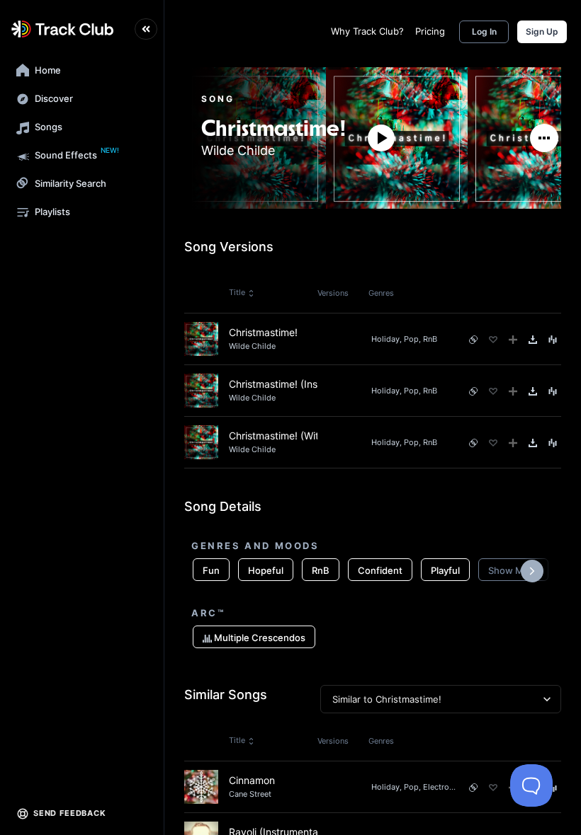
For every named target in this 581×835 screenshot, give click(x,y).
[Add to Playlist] (512, 339)
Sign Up (542, 31)
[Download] (532, 339)
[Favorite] (493, 339)
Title (237, 292)
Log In (484, 31)
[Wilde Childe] (273, 110)
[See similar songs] (473, 339)
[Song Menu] (552, 339)
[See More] (544, 138)
